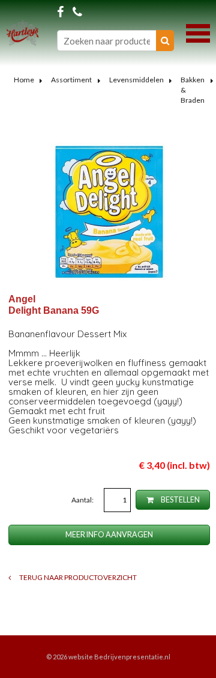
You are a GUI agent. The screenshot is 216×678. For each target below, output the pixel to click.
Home (24, 79)
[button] (198, 32)
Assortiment (71, 79)
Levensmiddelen (136, 79)
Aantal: (83, 499)
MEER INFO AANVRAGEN (109, 534)
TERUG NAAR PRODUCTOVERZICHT (77, 577)
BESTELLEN (180, 499)
